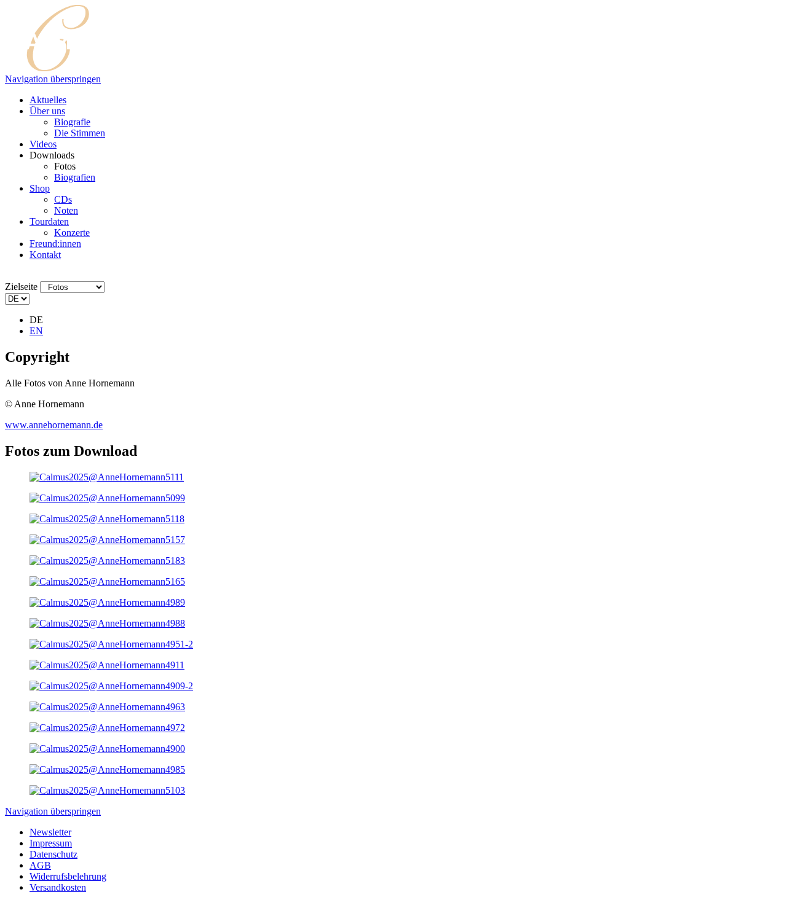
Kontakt (45, 254)
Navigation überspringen (53, 79)
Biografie (72, 122)
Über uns (47, 111)
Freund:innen (55, 243)
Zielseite (21, 286)
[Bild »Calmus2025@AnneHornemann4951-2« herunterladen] (111, 644)
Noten (66, 210)
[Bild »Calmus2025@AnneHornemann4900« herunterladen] (107, 748)
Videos (43, 144)
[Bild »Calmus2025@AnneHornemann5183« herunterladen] (107, 560)
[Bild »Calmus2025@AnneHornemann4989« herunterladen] (107, 602)
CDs (63, 199)
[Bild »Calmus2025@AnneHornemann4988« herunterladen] (107, 623)
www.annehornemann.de (54, 425)
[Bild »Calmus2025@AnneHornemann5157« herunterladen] (107, 539)
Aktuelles (48, 100)
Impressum (51, 843)
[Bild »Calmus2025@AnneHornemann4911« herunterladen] (107, 665)
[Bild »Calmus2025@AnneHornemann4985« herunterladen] (107, 769)
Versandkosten (58, 887)
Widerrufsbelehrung (68, 876)
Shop (40, 188)
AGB (40, 865)
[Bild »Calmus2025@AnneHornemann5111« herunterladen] (107, 477)
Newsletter (50, 832)
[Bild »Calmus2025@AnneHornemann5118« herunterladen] (107, 519)
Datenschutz (53, 854)
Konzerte (72, 232)
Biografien (74, 177)
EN (36, 331)
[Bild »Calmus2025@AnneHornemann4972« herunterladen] (107, 727)
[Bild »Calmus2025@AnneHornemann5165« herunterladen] (107, 581)
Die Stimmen (79, 133)
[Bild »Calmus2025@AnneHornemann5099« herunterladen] (107, 498)
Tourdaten (49, 221)
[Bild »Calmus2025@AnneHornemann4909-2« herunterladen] (111, 686)
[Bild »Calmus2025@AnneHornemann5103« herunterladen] (107, 790)
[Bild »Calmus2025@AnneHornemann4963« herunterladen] (107, 707)
